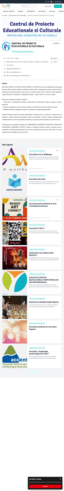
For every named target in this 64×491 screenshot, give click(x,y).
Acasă (5, 15)
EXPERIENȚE (31, 11)
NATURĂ (52, 11)
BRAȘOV (21, 11)
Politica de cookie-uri (56, 482)
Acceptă (45, 486)
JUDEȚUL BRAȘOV (9, 11)
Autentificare (48, 6)
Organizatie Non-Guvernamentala (17, 15)
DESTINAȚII (42, 11)
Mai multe (32, 371)
